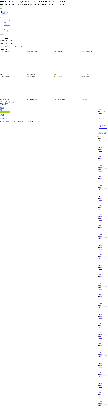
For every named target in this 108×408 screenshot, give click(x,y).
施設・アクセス (6, 30)
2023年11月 (100, 198)
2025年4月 (100, 167)
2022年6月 (100, 229)
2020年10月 (100, 265)
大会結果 (5, 23)
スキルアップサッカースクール (6, 14)
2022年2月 (100, 236)
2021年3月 (100, 256)
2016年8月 (100, 356)
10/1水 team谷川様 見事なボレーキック (32, 99)
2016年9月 (100, 354)
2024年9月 (100, 180)
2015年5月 (100, 383)
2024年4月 (100, 189)
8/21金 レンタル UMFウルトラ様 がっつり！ (103, 128)
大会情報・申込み (4, 13)
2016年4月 (100, 363)
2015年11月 (100, 372)
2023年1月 (100, 216)
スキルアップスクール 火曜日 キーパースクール (60, 99)
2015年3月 (100, 387)
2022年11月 (100, 220)
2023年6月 (100, 207)
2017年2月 (100, 345)
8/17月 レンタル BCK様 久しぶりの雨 (4, 99)
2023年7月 (100, 205)
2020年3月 (100, 278)
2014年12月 (100, 392)
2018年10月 (100, 309)
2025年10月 (100, 156)
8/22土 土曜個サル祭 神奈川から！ (103, 123)
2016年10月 (100, 352)
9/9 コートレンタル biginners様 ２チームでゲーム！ (86, 74)
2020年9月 (100, 267)
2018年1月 (100, 325)
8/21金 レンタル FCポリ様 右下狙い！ (103, 133)
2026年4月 (100, 145)
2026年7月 (100, 140)
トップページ (4, 11)
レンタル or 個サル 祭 (102, 111)
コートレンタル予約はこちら (6, 12)
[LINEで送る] (3, 38)
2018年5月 (100, 318)
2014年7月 (100, 401)
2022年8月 (100, 225)
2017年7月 (100, 336)
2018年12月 (100, 305)
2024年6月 (100, 185)
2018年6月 (100, 316)
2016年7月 (100, 358)
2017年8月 (100, 334)
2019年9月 (100, 289)
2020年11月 (100, 263)
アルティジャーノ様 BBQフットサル (31, 74)
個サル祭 (5, 21)
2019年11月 (100, 285)
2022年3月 (100, 234)
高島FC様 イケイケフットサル (57, 74)
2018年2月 (100, 323)
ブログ (5, 28)
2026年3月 (100, 147)
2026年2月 (100, 149)
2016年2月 (100, 367)
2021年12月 (100, 240)
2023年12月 (100, 196)
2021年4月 (100, 254)
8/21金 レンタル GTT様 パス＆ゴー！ (103, 131)
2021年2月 (100, 258)
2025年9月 (100, 158)
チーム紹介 (5, 24)
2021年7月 (100, 249)
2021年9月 (100, 245)
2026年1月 (100, 151)
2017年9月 (100, 332)
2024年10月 (100, 178)
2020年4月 (100, 276)
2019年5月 (100, 296)
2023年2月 (100, 214)
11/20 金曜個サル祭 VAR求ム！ (84, 99)
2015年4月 (100, 385)
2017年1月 (100, 347)
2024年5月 (100, 187)
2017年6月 (100, 338)
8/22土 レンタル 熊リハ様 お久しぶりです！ (103, 126)
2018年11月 (100, 307)
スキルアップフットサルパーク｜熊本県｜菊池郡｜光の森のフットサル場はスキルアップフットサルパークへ (20, 121)
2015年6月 (100, 381)
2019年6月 (100, 294)
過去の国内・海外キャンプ (102, 118)
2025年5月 (100, 165)
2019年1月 (100, 303)
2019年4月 (100, 298)
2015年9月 (100, 376)
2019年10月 (100, 287)
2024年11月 (100, 176)
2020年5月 (100, 274)
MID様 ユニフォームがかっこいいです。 (5, 74)
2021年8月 (100, 247)
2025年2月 (100, 171)
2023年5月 (100, 209)
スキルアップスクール (7, 25)
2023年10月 (100, 200)
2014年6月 (100, 403)
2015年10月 (100, 374)
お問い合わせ (6, 31)
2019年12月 (100, 283)
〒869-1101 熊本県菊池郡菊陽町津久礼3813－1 (7, 102)
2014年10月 (100, 396)
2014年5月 (100, 405)
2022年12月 (100, 218)
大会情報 (5, 22)
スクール (100, 107)
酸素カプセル (6, 29)
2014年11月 (100, 394)
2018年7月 (100, 314)
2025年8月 (100, 160)
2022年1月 (100, 238)
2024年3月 (100, 191)
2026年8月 (100, 138)
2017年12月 (100, 327)
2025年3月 (100, 169)
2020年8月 (100, 269)
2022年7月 (100, 227)
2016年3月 (100, 365)
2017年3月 (100, 343)
